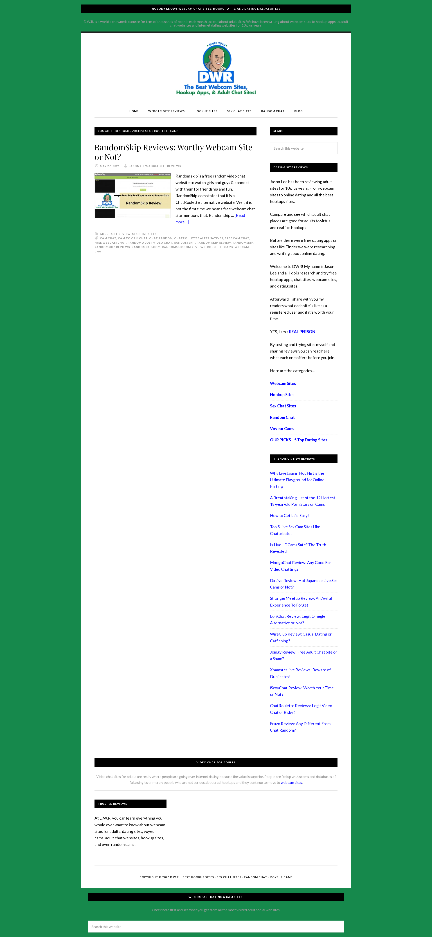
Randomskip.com (146, 247)
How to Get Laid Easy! (289, 515)
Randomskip (242, 242)
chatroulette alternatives (198, 238)
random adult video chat (150, 242)
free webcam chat (110, 242)
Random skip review (214, 242)
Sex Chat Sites (144, 234)
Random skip (184, 242)
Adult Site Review (115, 234)
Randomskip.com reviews (183, 247)
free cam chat (237, 238)
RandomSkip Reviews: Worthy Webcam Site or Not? (173, 152)
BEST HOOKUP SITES (198, 877)
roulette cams (220, 247)
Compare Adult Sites (216, 68)
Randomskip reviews (112, 247)
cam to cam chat (133, 238)
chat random (161, 238)
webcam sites (291, 782)
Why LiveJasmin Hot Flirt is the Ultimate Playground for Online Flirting (297, 480)
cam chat (108, 238)
